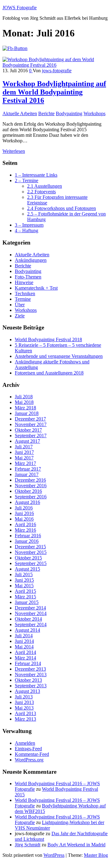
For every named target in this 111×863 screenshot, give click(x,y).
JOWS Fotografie (19, 7)
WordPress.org (29, 759)
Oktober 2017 (28, 430)
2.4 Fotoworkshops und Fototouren (61, 208)
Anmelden (25, 743)
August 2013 (27, 691)
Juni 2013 (24, 702)
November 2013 (31, 674)
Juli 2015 (24, 574)
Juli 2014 (24, 635)
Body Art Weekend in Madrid (76, 844)
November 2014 (31, 613)
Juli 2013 (24, 696)
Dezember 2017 (30, 418)
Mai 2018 (24, 402)
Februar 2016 (28, 535)
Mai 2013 (24, 707)
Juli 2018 (24, 396)
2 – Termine (26, 180)
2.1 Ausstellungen (44, 186)
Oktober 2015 (28, 557)
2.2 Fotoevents (41, 191)
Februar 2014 (28, 663)
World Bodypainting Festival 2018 (48, 339)
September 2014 (31, 624)
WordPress (53, 855)
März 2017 (25, 463)
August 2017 (27, 441)
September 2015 (31, 563)
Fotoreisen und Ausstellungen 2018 (49, 372)
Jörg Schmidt (27, 844)
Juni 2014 (24, 641)
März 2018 (25, 407)
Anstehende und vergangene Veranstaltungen (59, 356)
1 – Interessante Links (36, 175)
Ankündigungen (31, 260)
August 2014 (27, 630)
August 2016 (27, 502)
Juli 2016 (24, 507)
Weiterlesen (13, 151)
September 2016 (31, 496)
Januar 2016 (27, 541)
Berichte (46, 113)
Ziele (20, 315)
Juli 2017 (24, 446)
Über (20, 304)
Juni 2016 (24, 513)
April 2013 (25, 713)
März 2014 (25, 657)
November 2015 (31, 552)
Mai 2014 (24, 646)
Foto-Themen (28, 276)
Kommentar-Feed (32, 754)
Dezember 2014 (30, 607)
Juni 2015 (24, 580)
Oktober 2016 (28, 491)
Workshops (94, 113)
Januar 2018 (27, 413)
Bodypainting (69, 113)
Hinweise (24, 282)
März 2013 (25, 719)
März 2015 (25, 596)
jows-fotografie (57, 70)
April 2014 (25, 652)
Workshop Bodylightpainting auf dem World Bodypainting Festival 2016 (54, 92)
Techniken (25, 293)
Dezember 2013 (30, 669)
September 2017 (31, 435)
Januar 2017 (27, 474)
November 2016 (31, 485)
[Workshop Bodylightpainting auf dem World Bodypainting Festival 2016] (55, 65)
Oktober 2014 (28, 619)
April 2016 (25, 524)
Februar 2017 (28, 468)
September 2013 (31, 685)
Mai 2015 (24, 585)
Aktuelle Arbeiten (19, 113)
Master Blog (96, 855)
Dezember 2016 (30, 480)
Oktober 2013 (28, 680)
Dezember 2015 (30, 546)
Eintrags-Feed (28, 748)
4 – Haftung (26, 230)
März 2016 (25, 530)
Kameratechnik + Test (36, 288)
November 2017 (31, 424)
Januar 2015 (27, 602)
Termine (23, 299)
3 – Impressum (29, 225)
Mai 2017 (24, 457)
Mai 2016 (24, 519)
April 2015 (25, 591)
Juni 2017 (24, 452)
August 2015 (27, 569)
